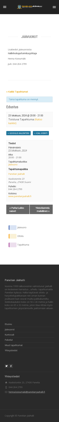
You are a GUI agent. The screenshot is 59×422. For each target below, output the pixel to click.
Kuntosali (9, 334)
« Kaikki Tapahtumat (17, 91)
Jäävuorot (10, 329)
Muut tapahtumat (14, 345)
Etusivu (8, 324)
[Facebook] (11, 366)
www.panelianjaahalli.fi (19, 196)
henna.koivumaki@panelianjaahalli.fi (27, 391)
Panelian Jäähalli (16, 173)
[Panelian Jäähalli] (29, 6)
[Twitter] (6, 366)
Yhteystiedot (11, 350)
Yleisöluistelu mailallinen (43, 209)
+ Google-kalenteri (18, 133)
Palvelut (9, 339)
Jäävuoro (12, 164)
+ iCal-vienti (41, 133)
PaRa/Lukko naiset (16, 209)
